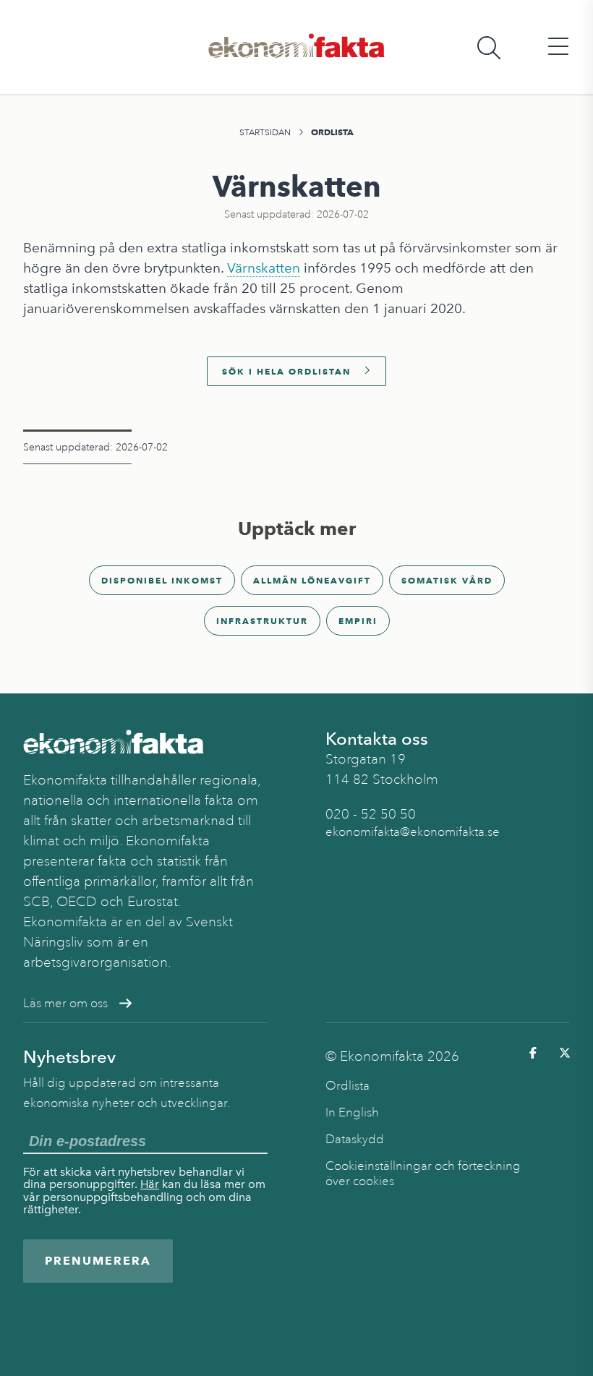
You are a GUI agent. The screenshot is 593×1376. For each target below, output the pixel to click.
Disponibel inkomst (162, 580)
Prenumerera (98, 1261)
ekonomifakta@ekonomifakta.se (412, 831)
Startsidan (265, 132)
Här (149, 1184)
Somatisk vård (446, 580)
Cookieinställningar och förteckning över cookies (423, 1173)
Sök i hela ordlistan (286, 371)
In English (352, 1112)
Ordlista (332, 132)
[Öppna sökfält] (488, 47)
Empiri (357, 620)
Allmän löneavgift (312, 580)
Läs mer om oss (65, 1003)
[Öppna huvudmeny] (558, 47)
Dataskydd (354, 1139)
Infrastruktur (262, 620)
